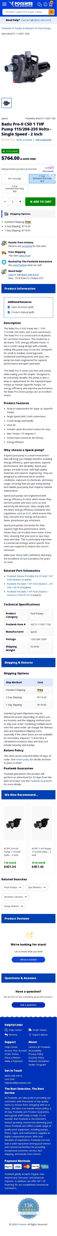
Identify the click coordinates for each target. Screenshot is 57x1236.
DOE (28, 513)
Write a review (24, 139)
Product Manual (19, 312)
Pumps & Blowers (24, 28)
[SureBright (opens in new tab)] (49, 168)
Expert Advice (40, 1034)
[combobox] (28, 12)
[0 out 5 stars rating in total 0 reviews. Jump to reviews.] (8, 140)
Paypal (34, 1174)
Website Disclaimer (38, 1061)
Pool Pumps (44, 28)
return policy (22, 759)
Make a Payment (14, 1061)
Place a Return (12, 1057)
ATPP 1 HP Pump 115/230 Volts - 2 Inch (41, 852)
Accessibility (35, 1050)
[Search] (51, 12)
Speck (26, 558)
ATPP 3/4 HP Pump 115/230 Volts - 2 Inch (12, 852)
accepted (27, 246)
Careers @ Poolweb (39, 1046)
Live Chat (10, 1079)
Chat (23, 20)
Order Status (40, 1029)
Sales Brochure (19, 306)
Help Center (15, 1029)
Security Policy (36, 1057)
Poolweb (6, 28)
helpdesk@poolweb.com (18, 1082)
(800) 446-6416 (42, 20)
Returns (13, 1034)
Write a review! (28, 959)
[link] (40, 201)
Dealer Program (37, 1064)
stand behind (20, 265)
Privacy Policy (35, 1053)
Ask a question (43, 139)
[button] (40, 5)
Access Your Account (16, 1050)
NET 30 (41, 1181)
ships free (24, 255)
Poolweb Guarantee (41, 780)
